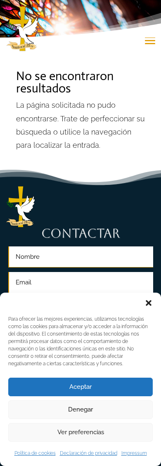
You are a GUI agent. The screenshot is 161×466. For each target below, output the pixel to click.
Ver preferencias (80, 432)
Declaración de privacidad (88, 453)
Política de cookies (35, 453)
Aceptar (80, 386)
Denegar (80, 409)
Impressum (134, 453)
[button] (148, 303)
